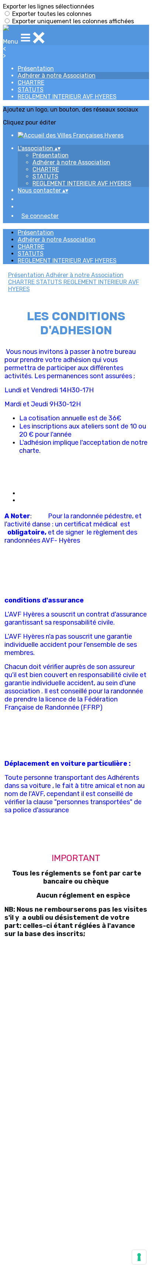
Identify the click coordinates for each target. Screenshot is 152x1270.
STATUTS (31, 89)
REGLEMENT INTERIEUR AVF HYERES (67, 96)
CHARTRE (31, 82)
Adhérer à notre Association (57, 75)
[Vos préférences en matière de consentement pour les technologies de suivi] (139, 1257)
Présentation (36, 68)
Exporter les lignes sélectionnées (48, 6)
